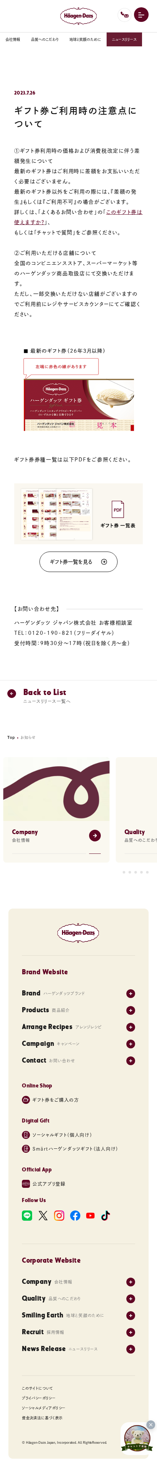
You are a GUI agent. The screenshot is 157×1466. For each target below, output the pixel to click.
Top (11, 737)
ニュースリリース (124, 39)
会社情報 (12, 39)
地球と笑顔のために (85, 39)
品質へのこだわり (44, 39)
